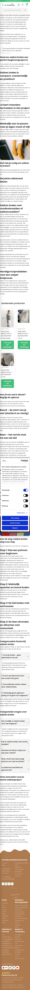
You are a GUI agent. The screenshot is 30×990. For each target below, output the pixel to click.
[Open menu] (3, 5)
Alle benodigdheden (21, 907)
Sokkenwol (5, 916)
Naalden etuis (19, 920)
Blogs (3, 865)
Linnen (4, 923)
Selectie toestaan (15, 523)
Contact (17, 876)
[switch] (25, 495)
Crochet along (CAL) (8, 948)
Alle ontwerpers (20, 958)
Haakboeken (5, 952)
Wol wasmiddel (19, 912)
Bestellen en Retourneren (16, 987)
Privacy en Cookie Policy (9, 985)
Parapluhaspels (19, 914)
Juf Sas (17, 954)
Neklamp (17, 925)
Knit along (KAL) (6, 945)
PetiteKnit (18, 952)
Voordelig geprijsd (7, 939)
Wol (3, 905)
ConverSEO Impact (7, 982)
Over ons (4, 863)
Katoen (4, 909)
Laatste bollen (6, 937)
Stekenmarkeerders (21, 918)
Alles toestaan (15, 518)
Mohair (4, 912)
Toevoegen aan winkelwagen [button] (7, 345)
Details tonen (21, 513)
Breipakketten (6, 941)
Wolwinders (18, 916)
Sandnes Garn (19, 941)
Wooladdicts (19, 945)
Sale (3, 935)
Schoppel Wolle (20, 950)
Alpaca (4, 918)
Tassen (17, 923)
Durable (17, 937)
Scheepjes (18, 935)
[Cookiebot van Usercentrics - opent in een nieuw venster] (21, 461)
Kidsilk (3, 914)
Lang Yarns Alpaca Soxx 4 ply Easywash (6, 333)
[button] (15, 656)
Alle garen (5, 903)
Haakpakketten (6, 943)
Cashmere (5, 920)
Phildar (17, 948)
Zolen (16, 927)
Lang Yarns (18, 939)
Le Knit (17, 956)
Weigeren (15, 528)
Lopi (16, 943)
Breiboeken (5, 950)
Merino (4, 907)
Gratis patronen (7, 954)
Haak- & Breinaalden (21, 905)
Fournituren (18, 910)
